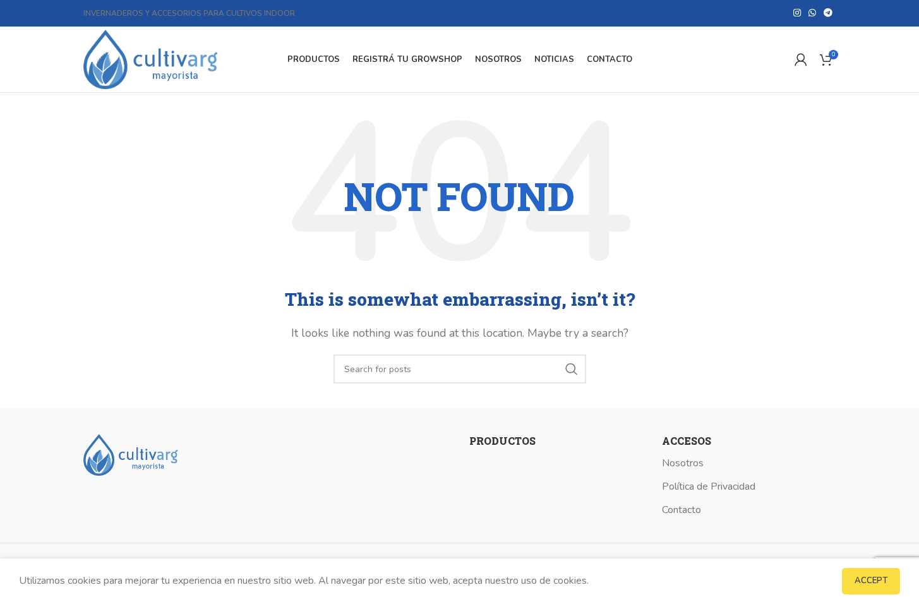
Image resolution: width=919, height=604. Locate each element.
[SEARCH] (571, 369)
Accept (871, 580)
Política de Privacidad (708, 486)
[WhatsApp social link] (812, 13)
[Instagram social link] (797, 13)
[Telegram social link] (828, 13)
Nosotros (683, 463)
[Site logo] (151, 59)
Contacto (681, 510)
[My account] (801, 59)
